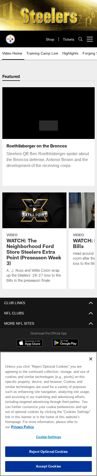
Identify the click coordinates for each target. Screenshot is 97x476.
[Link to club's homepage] (10, 37)
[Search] (80, 39)
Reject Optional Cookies (48, 451)
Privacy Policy (62, 427)
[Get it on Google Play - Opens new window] (65, 345)
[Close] (90, 364)
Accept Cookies (48, 466)
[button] (48, 125)
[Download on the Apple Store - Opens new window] (30, 343)
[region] (48, 416)
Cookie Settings (48, 437)
